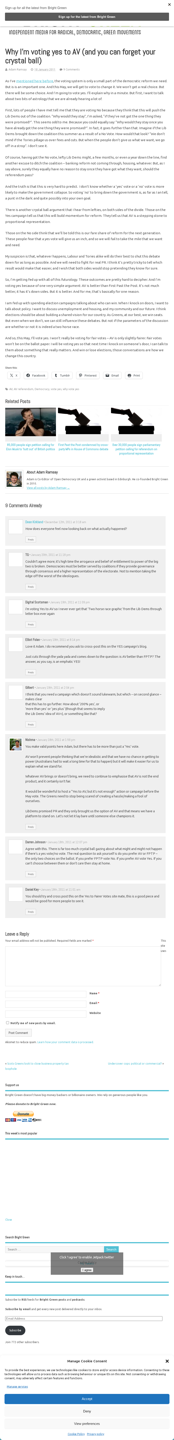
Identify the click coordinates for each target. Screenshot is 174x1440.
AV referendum (23, 389)
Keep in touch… (15, 1276)
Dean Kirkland (34, 522)
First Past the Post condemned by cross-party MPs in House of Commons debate (83, 447)
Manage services (17, 1386)
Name (94, 993)
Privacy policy (95, 1434)
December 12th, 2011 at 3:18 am (65, 522)
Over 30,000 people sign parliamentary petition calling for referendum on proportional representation (136, 449)
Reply (31, 539)
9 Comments (71, 69)
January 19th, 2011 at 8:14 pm (61, 640)
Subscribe (15, 1330)
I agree (87, 1270)
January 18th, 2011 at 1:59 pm (56, 740)
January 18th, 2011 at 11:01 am (60, 890)
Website (95, 1013)
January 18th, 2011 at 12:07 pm (67, 842)
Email (94, 1003)
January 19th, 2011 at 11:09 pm (70, 602)
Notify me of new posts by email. (33, 1023)
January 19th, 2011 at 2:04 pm (55, 688)
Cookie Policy (76, 1434)
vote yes (56, 389)
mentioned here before (34, 81)
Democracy (42, 389)
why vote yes (71, 389)
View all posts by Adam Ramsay (48, 487)
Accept (87, 1399)
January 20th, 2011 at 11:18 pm (50, 555)
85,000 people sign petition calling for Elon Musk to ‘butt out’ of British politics (30, 447)
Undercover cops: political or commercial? (135, 1063)
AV (10, 389)
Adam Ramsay (18, 69)
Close (8, 1219)
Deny (87, 1411)
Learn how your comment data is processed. (65, 1042)
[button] (167, 1361)
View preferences (87, 1424)
